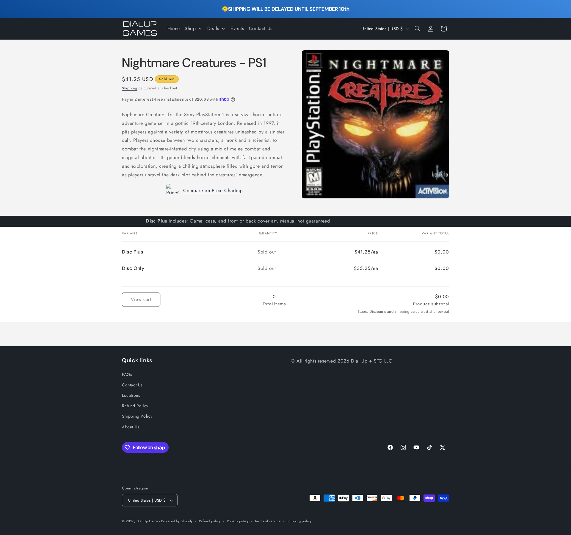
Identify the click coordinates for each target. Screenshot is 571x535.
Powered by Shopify (177, 521)
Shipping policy (299, 521)
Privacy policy (238, 521)
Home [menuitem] (173, 28)
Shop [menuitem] (190, 28)
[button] (417, 28)
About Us (130, 427)
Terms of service (267, 521)
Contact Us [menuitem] (260, 28)
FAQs (127, 374)
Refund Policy (135, 406)
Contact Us (132, 385)
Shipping (129, 88)
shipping (402, 311)
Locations (131, 395)
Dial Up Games (148, 521)
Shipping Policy (137, 416)
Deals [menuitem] (213, 28)
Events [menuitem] (237, 28)
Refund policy (210, 521)
